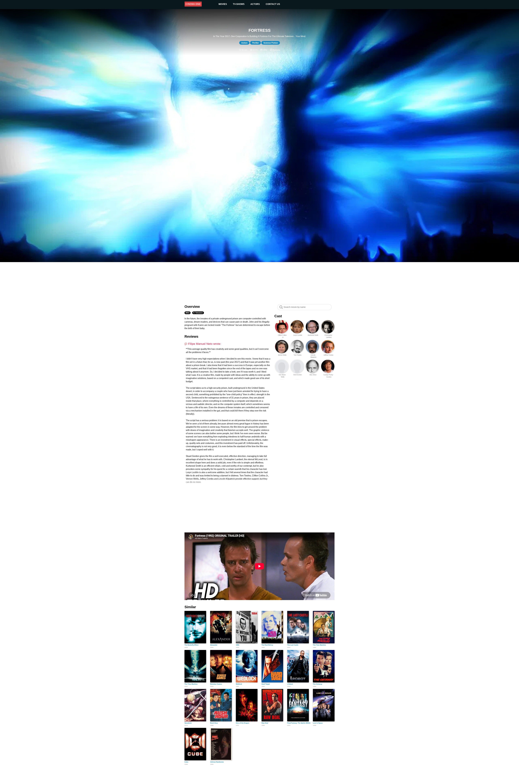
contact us (273, 4)
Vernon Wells (282, 355)
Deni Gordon (297, 375)
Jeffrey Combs (328, 355)
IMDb (187, 313)
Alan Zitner (313, 375)
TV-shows (238, 4)
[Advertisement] (259, 282)
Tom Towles (298, 355)
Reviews (191, 336)
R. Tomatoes (198, 313)
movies (223, 4)
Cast (278, 316)
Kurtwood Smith (313, 335)
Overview (192, 307)
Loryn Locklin (297, 335)
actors (255, 4)
